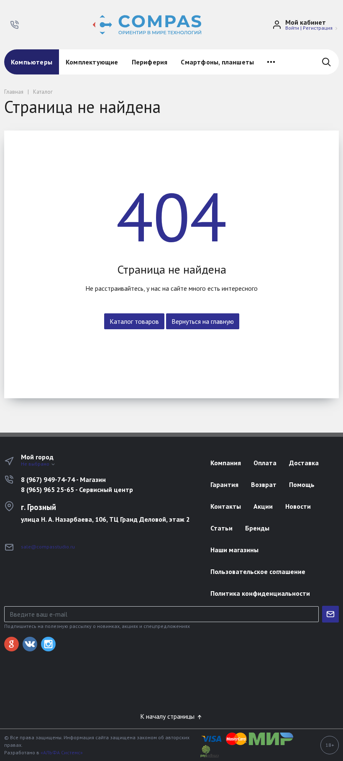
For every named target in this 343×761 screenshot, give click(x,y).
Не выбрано (36, 464)
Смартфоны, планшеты (217, 62)
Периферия (150, 62)
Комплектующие (92, 62)
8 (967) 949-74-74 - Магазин (63, 479)
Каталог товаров (134, 321)
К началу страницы (168, 716)
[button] (14, 24)
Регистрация (318, 28)
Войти (292, 28)
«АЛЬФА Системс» (62, 752)
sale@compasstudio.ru (48, 546)
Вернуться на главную (203, 321)
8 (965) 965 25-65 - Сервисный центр (77, 489)
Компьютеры (31, 62)
